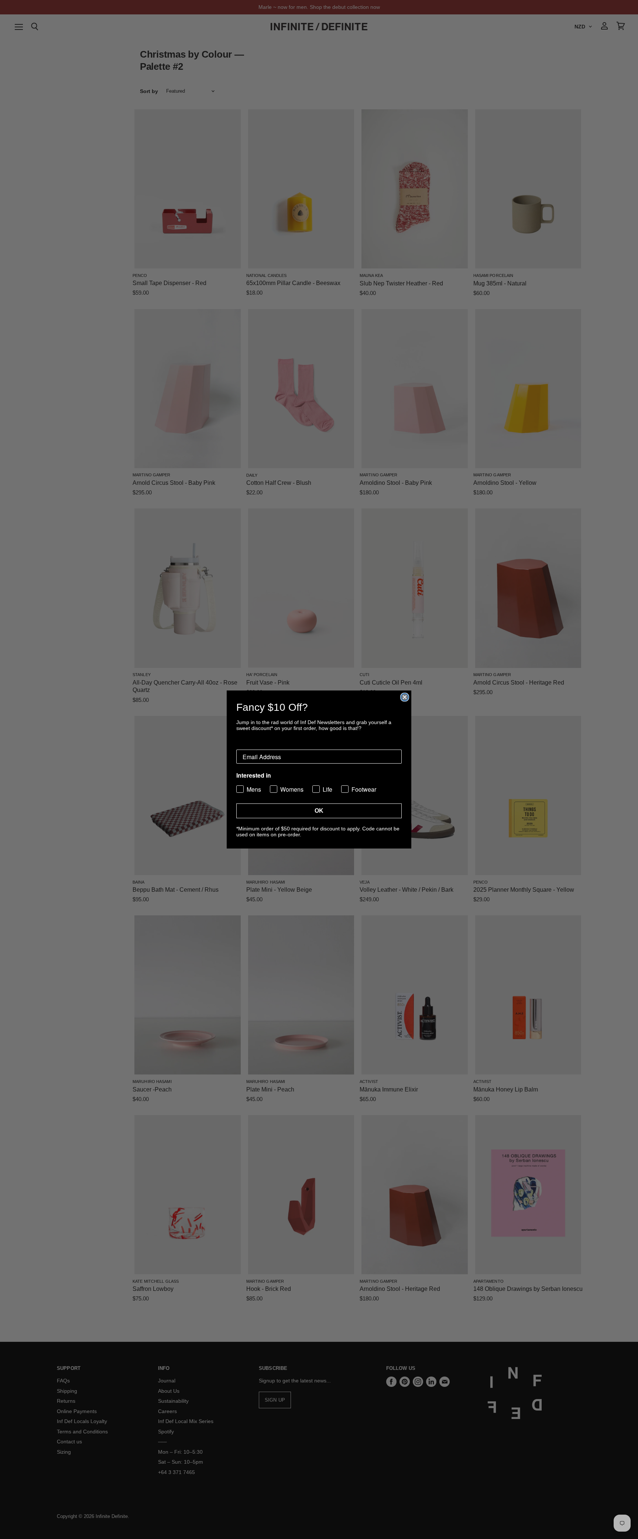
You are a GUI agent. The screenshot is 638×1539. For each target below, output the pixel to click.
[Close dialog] (404, 697)
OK (319, 811)
